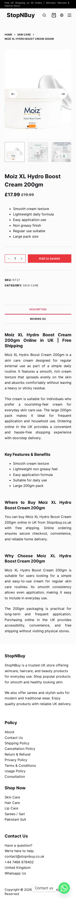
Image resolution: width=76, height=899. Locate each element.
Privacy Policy (16, 760)
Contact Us (14, 738)
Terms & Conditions (20, 765)
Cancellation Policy (20, 748)
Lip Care (11, 808)
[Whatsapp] (64, 888)
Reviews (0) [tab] (38, 318)
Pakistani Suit (15, 819)
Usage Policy (15, 771)
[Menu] (69, 15)
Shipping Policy (17, 743)
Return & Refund (17, 754)
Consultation (15, 776)
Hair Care (12, 803)
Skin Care (31, 285)
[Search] (44, 15)
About (9, 732)
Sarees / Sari (15, 814)
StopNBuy (21, 15)
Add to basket (49, 258)
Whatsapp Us (15, 873)
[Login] (61, 15)
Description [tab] (37, 309)
